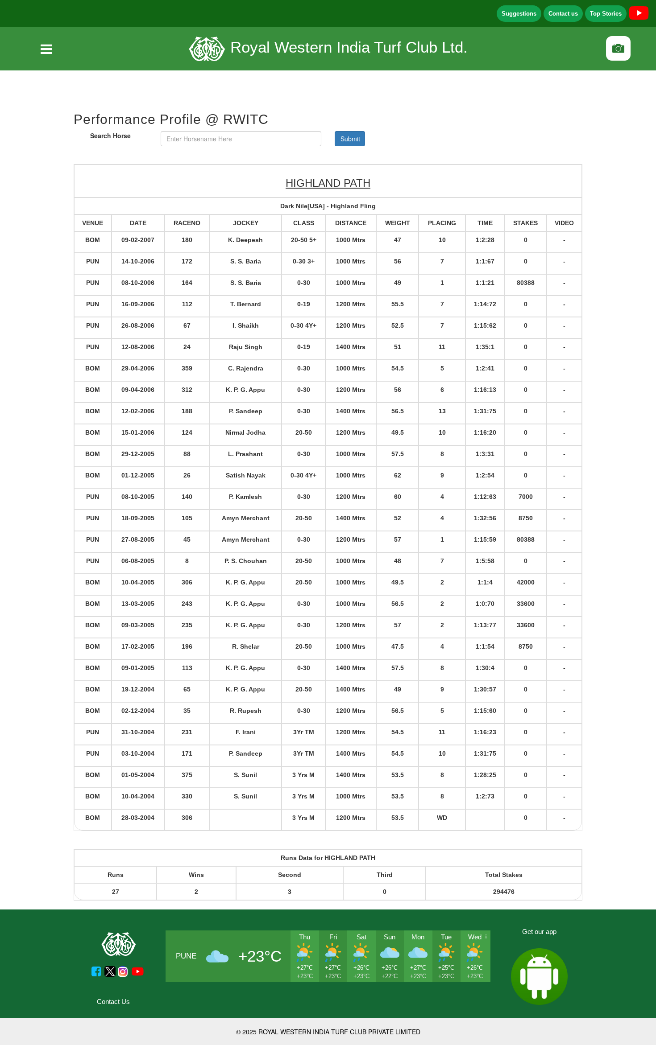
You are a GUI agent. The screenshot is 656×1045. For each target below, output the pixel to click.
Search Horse (110, 135)
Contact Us (113, 1001)
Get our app (539, 931)
